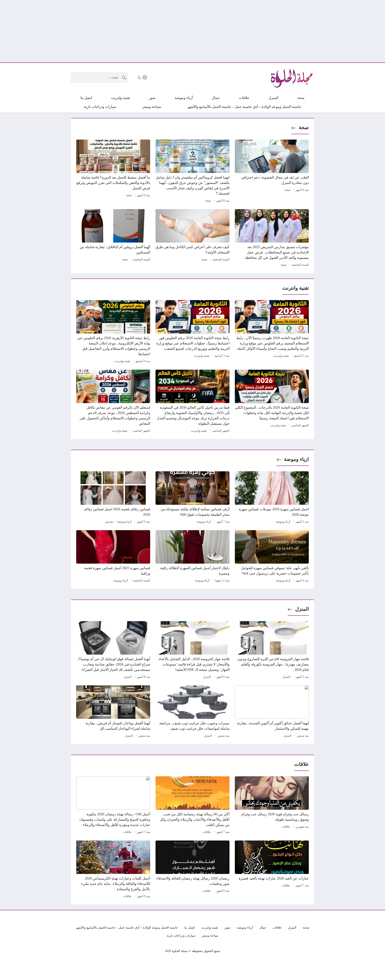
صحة (304, 127)
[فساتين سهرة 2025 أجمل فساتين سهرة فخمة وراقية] (113, 557)
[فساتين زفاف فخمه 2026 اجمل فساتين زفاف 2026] (113, 498)
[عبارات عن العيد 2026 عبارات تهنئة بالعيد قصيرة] (272, 870)
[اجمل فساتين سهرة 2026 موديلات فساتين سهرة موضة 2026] (272, 498)
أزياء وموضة (283, 521)
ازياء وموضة (296, 459)
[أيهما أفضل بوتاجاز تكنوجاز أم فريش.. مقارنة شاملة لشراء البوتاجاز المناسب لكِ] (113, 712)
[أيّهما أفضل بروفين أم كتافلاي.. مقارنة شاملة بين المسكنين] (113, 238)
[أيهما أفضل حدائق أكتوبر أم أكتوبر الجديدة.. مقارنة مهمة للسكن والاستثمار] (272, 712)
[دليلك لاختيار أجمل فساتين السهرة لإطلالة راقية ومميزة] (192, 557)
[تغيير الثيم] (142, 77)
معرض (109, 521)
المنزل (302, 609)
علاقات (286, 826)
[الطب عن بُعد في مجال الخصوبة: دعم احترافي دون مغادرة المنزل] (272, 172)
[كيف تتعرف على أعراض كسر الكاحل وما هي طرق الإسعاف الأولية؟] (192, 238)
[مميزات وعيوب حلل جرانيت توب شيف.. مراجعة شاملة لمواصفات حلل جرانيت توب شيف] (192, 712)
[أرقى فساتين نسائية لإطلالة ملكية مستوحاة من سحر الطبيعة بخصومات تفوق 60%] (192, 498)
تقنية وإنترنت (281, 355)
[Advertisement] (251, 31)
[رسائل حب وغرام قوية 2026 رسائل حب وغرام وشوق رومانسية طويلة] (272, 805)
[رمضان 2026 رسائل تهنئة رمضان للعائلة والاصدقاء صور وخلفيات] (192, 870)
